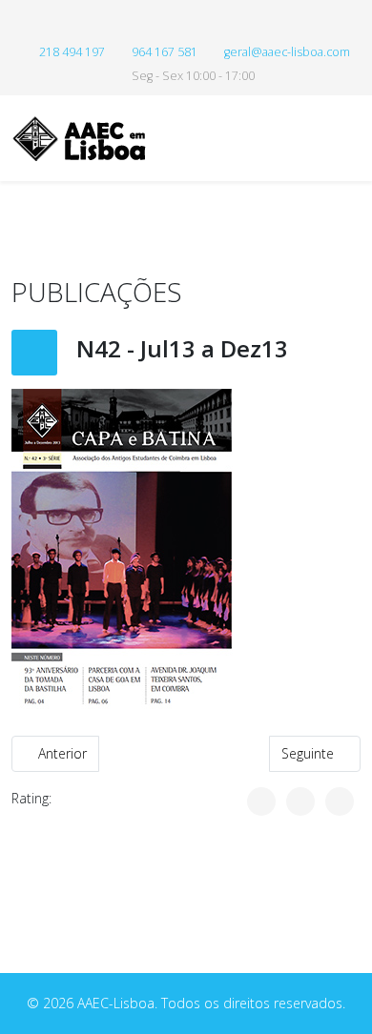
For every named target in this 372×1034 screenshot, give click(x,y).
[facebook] (186, 23)
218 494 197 (72, 52)
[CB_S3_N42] (186, 551)
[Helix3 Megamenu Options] (353, 136)
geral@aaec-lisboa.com (287, 52)
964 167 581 (164, 52)
